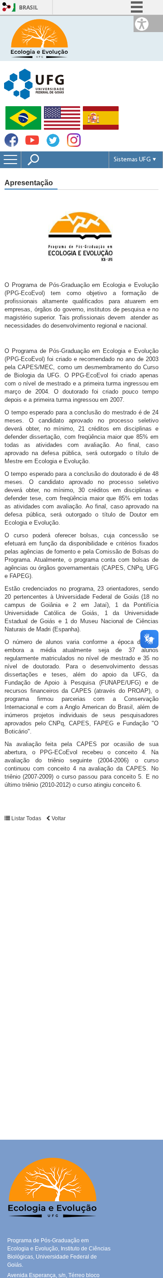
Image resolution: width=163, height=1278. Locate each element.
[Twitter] (53, 145)
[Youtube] (32, 144)
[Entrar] (7, 7)
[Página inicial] (38, 38)
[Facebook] (11, 144)
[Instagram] (74, 144)
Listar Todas (26, 818)
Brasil (28, 7)
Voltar (58, 818)
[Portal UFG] (34, 83)
